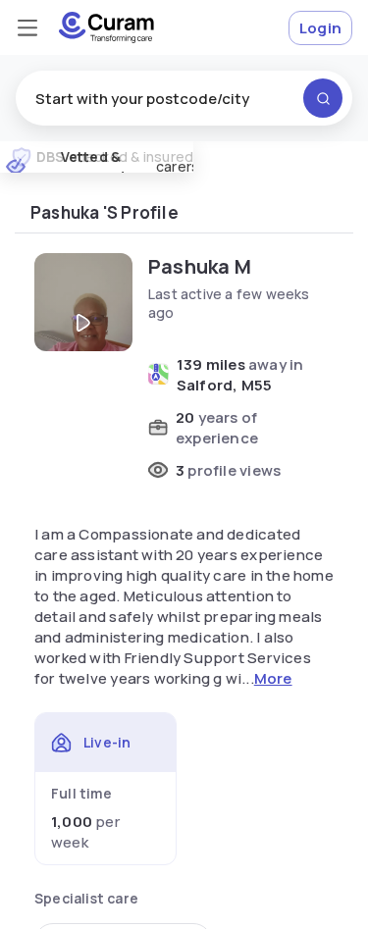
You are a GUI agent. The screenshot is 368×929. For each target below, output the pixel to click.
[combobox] (184, 98)
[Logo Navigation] (106, 27)
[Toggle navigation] (27, 27)
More (273, 678)
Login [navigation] (320, 28)
